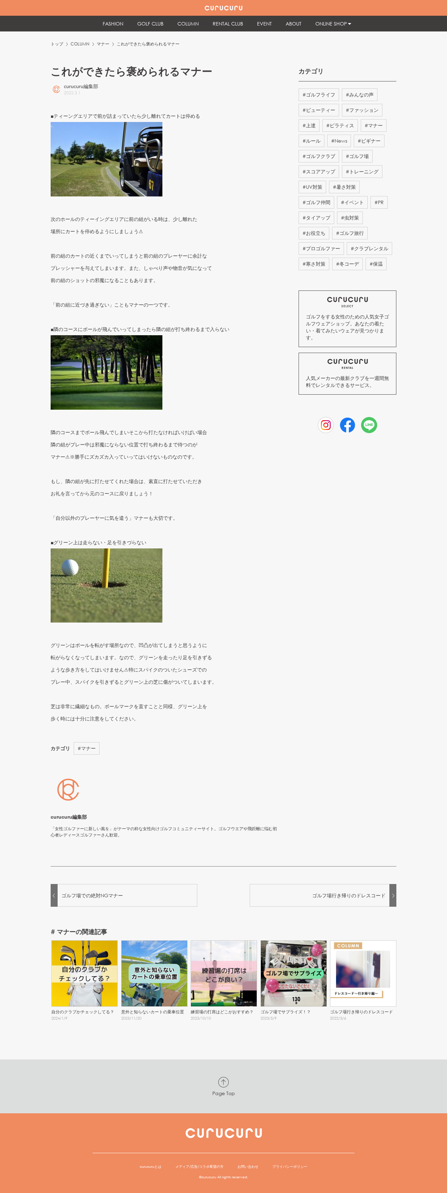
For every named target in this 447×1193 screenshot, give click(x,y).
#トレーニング (362, 171)
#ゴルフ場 (357, 156)
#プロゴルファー (321, 248)
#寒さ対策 (313, 263)
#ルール (311, 140)
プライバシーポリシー (289, 1166)
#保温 (376, 263)
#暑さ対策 (344, 187)
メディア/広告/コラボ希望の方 (199, 1166)
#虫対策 (350, 217)
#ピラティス (340, 125)
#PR (379, 202)
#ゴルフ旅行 (350, 233)
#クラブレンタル (369, 248)
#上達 (309, 125)
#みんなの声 (360, 94)
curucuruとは (150, 1166)
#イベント (352, 202)
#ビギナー (369, 140)
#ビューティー (318, 110)
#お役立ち (313, 233)
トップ (57, 44)
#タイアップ (316, 217)
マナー (103, 44)
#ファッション (362, 110)
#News (339, 140)
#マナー (87, 748)
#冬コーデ (347, 263)
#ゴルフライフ (318, 94)
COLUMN (80, 44)
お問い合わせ (247, 1166)
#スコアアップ (318, 171)
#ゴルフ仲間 (316, 202)
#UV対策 (312, 187)
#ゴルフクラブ (318, 156)
